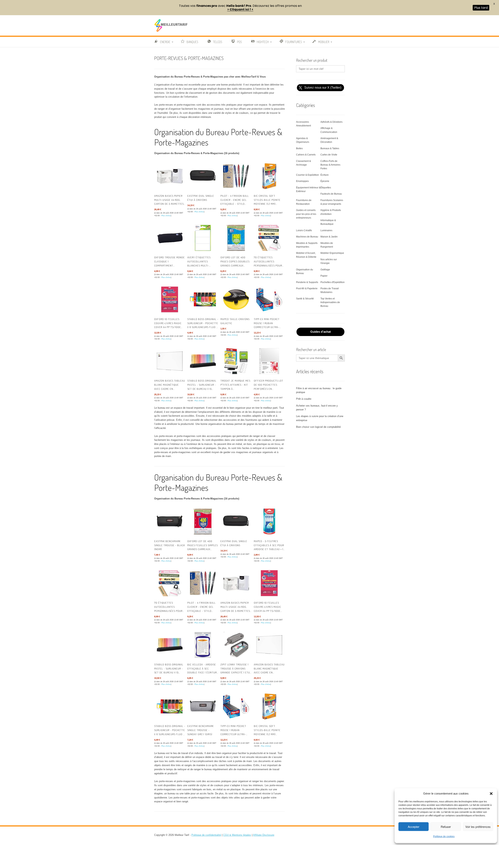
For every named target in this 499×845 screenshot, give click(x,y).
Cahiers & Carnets (306, 154)
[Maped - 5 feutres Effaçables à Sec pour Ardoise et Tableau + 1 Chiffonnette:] (269, 522)
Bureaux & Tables (329, 148)
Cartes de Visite (328, 154)
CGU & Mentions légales (237, 835)
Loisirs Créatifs (304, 230)
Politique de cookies (444, 836)
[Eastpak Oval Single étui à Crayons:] (203, 176)
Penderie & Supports (307, 282)
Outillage (325, 269)
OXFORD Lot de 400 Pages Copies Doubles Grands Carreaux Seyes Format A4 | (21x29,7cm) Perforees (235, 265)
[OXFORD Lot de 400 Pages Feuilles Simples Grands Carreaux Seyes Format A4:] (203, 522)
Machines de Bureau (307, 236)
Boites (299, 148)
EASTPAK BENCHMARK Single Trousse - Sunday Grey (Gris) (200, 730)
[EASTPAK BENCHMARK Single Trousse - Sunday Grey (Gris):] (203, 706)
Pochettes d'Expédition (332, 282)
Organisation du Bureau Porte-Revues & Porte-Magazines (218, 136)
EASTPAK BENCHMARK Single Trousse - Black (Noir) (169, 545)
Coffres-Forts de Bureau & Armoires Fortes (330, 165)
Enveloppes (302, 181)
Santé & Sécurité (305, 298)
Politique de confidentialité (206, 835)
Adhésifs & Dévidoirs (331, 122)
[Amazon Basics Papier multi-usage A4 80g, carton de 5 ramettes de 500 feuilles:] (170, 176)
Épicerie (324, 181)
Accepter (413, 827)
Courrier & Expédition (307, 175)
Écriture (324, 175)
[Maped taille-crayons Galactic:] (236, 299)
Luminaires (326, 230)
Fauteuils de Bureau (331, 193)
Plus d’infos (166, 216)
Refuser (446, 827)
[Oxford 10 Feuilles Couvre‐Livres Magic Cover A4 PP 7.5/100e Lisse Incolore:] (170, 299)
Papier (323, 275)
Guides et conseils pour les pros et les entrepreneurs (306, 214)
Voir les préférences (478, 827)
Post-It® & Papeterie (307, 288)
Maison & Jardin (329, 236)
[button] (491, 794)
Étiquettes (325, 187)
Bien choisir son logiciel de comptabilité (318, 426)
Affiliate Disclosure (263, 835)
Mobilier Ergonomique (332, 253)
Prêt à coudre (303, 398)
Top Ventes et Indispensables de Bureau (330, 302)
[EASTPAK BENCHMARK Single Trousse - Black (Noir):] (170, 522)
